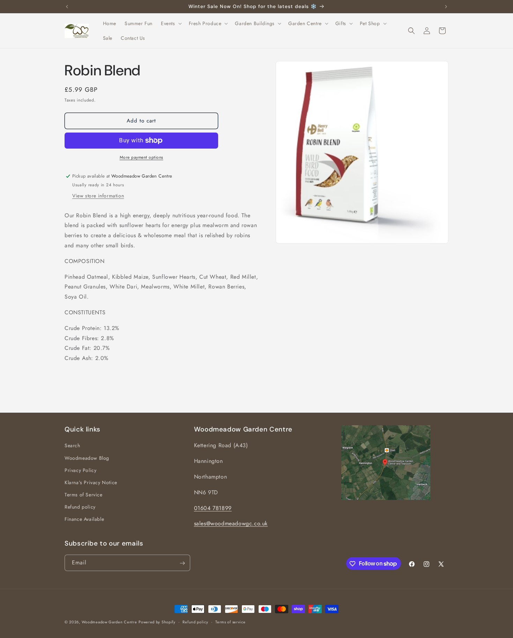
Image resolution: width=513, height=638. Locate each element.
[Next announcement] (446, 6)
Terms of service (230, 621)
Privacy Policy (80, 470)
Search (72, 445)
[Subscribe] (182, 563)
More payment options (141, 157)
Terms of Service (84, 494)
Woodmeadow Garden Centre (109, 622)
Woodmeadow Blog (87, 458)
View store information (98, 195)
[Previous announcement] (67, 6)
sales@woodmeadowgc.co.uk (231, 524)
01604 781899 (213, 508)
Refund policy (80, 506)
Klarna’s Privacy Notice (91, 482)
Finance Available (84, 519)
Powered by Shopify (157, 622)
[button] (171, 23)
